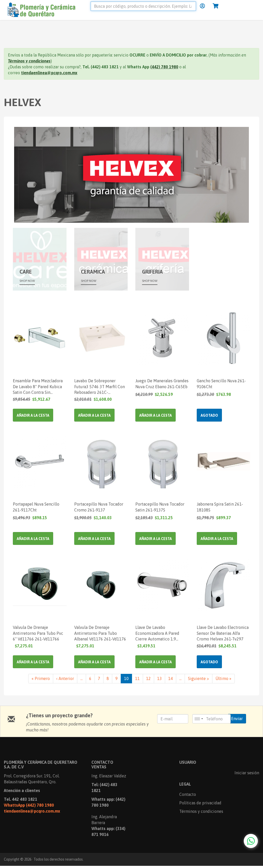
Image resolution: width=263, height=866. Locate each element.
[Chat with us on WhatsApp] (251, 841)
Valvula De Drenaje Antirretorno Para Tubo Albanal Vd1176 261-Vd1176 (100, 633)
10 (128, 679)
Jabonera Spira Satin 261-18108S (220, 507)
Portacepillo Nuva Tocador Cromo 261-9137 (98, 507)
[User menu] (202, 6)
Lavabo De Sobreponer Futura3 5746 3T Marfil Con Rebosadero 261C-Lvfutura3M (99, 386)
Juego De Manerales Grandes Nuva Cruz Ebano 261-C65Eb (162, 383)
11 (139, 678)
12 (150, 678)
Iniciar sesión (246, 772)
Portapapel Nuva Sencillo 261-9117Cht (36, 507)
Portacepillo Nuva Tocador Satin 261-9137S (159, 507)
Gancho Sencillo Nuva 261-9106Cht (221, 383)
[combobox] (198, 718)
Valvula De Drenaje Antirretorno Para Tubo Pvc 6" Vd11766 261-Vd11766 (38, 633)
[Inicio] (45, 9)
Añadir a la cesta (33, 415)
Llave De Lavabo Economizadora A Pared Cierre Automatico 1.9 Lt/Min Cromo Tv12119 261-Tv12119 (161, 633)
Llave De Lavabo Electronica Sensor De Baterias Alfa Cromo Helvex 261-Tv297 (223, 633)
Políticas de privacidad (200, 802)
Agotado (209, 415)
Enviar (237, 718)
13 (161, 678)
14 (172, 678)
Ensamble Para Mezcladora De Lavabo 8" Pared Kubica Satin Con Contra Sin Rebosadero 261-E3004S (38, 386)
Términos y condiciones (201, 811)
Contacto (187, 794)
